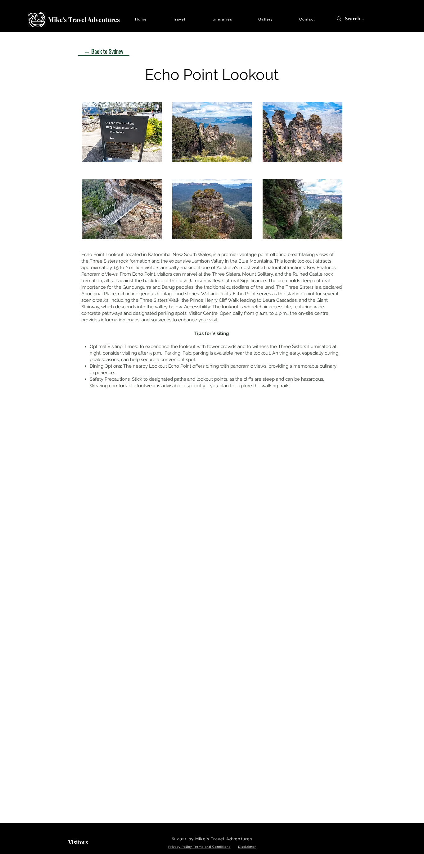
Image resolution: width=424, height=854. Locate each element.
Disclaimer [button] (247, 846)
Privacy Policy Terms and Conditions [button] (199, 846)
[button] (179, 19)
